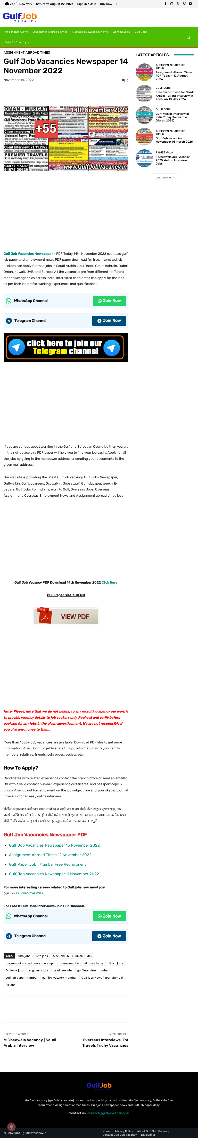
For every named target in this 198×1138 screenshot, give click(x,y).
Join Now (112, 300)
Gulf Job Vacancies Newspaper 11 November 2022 (54, 874)
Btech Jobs (116, 963)
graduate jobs (63, 970)
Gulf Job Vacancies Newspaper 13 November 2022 (54, 845)
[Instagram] (172, 4)
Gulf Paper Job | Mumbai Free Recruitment (47, 864)
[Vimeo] (184, 4)
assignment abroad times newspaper (31, 963)
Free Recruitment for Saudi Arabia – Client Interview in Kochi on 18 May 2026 (175, 96)
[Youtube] (190, 4)
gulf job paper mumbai (21, 977)
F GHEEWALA (164, 152)
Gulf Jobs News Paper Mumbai (102, 977)
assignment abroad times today (82, 963)
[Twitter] (178, 4)
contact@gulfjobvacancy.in (108, 1113)
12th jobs (41, 956)
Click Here (110, 582)
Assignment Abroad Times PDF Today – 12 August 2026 (174, 76)
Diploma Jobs (15, 970)
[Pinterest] (66, 93)
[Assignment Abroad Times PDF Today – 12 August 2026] (144, 72)
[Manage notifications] (11, 1127)
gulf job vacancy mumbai (59, 977)
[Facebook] (165, 4)
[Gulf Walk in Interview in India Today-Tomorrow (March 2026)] (144, 115)
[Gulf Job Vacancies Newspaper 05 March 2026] (144, 136)
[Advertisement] (66, 209)
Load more (163, 177)
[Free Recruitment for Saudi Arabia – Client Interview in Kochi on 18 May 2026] (144, 93)
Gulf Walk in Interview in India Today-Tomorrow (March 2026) (172, 117)
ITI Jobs (10, 985)
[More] (89, 93)
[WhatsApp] (77, 93)
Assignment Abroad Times (27, 52)
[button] (188, 37)
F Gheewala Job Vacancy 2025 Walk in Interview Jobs (172, 160)
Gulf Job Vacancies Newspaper (28, 254)
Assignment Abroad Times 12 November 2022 (50, 855)
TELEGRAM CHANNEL (27, 893)
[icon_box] (109, 4)
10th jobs (24, 956)
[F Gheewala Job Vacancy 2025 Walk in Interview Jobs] (144, 158)
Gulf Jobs (163, 87)
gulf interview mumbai (92, 970)
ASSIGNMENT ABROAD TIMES (72, 956)
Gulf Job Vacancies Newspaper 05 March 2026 (174, 140)
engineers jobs (38, 970)
